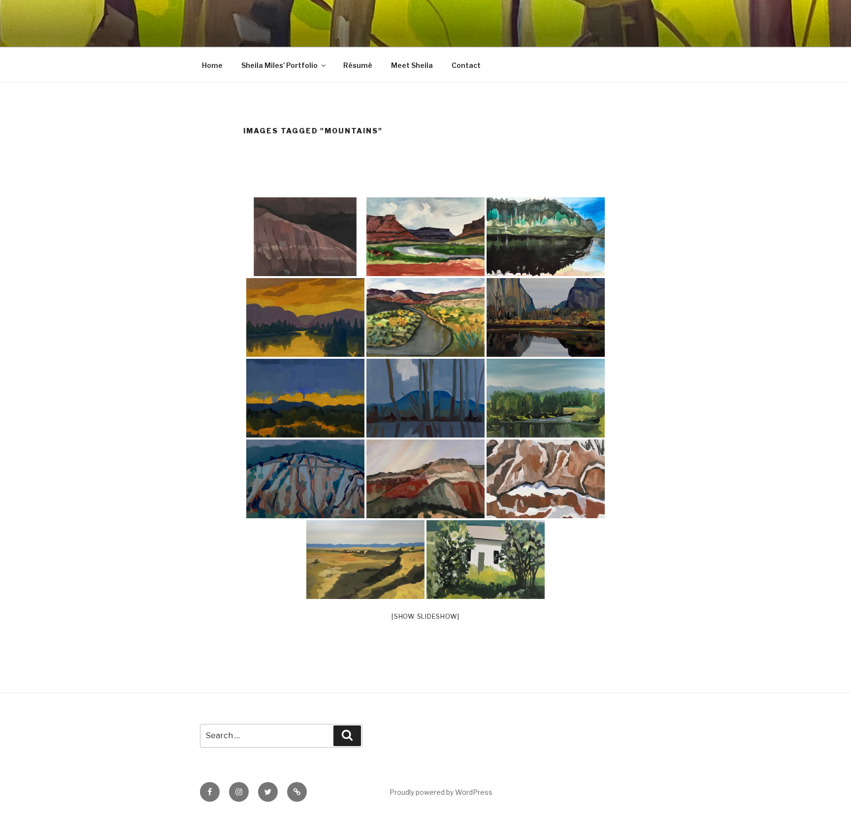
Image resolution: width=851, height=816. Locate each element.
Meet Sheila (412, 65)
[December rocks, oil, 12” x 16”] (546, 478)
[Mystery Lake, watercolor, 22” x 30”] (546, 236)
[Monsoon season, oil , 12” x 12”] (305, 398)
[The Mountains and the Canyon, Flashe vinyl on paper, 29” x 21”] (305, 236)
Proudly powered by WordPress (441, 792)
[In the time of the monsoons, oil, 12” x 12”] (425, 478)
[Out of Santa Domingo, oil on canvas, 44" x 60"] (365, 559)
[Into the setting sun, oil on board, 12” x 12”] (305, 317)
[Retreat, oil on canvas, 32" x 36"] (485, 559)
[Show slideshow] (425, 616)
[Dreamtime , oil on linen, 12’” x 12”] (425, 398)
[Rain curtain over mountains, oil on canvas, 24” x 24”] (305, 478)
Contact (466, 65)
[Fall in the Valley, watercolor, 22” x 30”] (425, 317)
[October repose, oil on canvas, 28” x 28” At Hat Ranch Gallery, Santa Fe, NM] (546, 317)
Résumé (357, 65)
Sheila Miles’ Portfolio (279, 65)
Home (212, 65)
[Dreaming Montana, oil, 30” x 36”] (546, 398)
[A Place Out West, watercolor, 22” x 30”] (425, 236)
